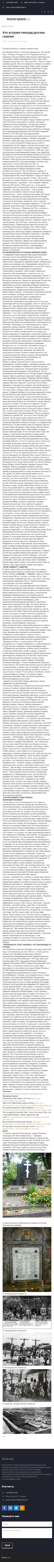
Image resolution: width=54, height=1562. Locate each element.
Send (7, 1545)
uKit (9, 1558)
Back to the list (7, 26)
